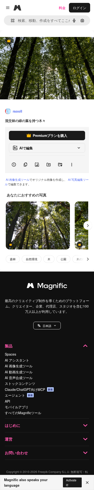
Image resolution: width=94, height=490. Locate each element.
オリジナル (33, 41)
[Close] (87, 482)
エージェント (19, 395)
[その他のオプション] (71, 164)
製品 (9, 346)
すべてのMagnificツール (23, 412)
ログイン (79, 7)
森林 (13, 259)
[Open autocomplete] (10, 20)
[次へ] (87, 225)
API (7, 401)
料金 (62, 7)
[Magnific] (47, 286)
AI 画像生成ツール (17, 179)
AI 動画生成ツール (19, 371)
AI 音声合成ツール (19, 377)
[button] (47, 325)
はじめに (12, 425)
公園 (63, 259)
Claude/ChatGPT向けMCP (29, 389)
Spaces (10, 354)
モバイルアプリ (16, 407)
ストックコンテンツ (20, 383)
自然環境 (31, 259)
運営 (9, 439)
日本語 (47, 326)
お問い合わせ (16, 452)
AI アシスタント (17, 360)
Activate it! (71, 482)
